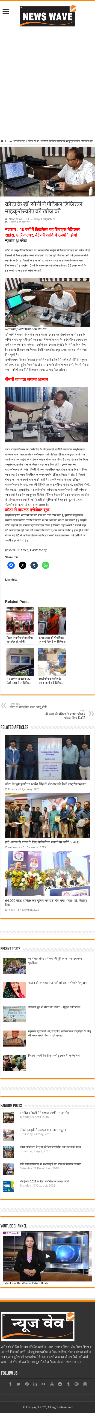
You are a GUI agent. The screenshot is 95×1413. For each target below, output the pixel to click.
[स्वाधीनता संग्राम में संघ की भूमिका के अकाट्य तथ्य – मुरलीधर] (14, 966)
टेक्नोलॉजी (19, 141)
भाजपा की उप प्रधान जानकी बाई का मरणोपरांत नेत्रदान (57, 983)
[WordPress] (76, 1384)
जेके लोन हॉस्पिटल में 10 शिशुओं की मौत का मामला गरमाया (50, 1164)
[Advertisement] (47, 87)
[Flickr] (43, 1384)
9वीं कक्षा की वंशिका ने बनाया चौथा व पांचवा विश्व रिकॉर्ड (64, 714)
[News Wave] (47, 15)
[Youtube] (51, 1384)
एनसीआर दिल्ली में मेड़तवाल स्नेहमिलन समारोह (44, 1112)
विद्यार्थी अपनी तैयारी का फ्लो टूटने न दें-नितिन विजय (54, 1055)
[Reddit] (60, 1384)
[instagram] (85, 1384)
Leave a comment (19, 222)
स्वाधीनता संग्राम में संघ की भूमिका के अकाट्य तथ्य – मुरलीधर (56, 960)
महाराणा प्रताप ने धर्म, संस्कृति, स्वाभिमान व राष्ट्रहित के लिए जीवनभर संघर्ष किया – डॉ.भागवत (59, 1033)
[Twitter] (18, 1384)
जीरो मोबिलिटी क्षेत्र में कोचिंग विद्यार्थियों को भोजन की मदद (50, 1147)
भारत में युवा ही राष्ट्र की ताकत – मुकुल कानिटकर (54, 1007)
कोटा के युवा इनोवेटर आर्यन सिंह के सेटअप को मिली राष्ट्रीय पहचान (45, 784)
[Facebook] (10, 1384)
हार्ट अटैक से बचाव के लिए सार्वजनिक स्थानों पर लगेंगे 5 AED (42, 842)
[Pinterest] (26, 1384)
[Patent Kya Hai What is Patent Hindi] (47, 1256)
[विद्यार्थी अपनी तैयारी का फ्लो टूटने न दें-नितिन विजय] (14, 1063)
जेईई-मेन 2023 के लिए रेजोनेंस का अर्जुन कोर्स (44, 1181)
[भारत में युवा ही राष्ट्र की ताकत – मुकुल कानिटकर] (14, 1014)
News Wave (15, 219)
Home (7, 141)
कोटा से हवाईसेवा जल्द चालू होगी (28, 705)
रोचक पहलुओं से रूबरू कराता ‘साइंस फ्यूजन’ (43, 1130)
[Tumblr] (68, 1384)
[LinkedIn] (35, 1384)
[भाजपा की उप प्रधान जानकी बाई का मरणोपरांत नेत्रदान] (14, 990)
